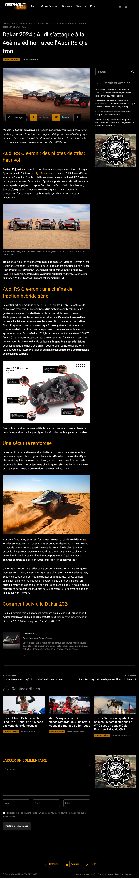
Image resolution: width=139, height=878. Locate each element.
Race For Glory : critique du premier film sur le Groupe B (107, 679)
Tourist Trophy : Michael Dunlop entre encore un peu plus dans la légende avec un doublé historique (115, 122)
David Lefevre (30, 633)
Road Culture (18, 23)
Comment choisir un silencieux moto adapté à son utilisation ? (113, 113)
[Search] (132, 72)
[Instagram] (120, 6)
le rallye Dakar (39, 173)
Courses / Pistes (36, 23)
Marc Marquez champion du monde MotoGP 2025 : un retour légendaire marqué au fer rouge (69, 722)
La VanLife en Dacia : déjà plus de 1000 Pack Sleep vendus (33, 679)
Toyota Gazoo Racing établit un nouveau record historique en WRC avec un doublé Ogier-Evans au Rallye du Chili (114, 724)
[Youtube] (126, 6)
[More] (77, 117)
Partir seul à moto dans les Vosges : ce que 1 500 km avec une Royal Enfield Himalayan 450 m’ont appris (114, 92)
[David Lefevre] (11, 644)
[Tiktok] (132, 6)
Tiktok (94, 864)
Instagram (54, 864)
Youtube (75, 864)
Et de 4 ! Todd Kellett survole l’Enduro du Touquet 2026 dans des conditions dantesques (23, 722)
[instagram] (24, 653)
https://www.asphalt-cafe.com (37, 638)
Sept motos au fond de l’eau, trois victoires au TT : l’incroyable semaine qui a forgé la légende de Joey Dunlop (115, 104)
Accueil (6, 23)
